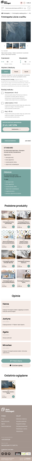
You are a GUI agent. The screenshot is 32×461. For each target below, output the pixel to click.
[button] (4, 46)
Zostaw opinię (17, 365)
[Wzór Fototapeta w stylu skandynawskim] (8, 234)
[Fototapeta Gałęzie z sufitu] (24, 274)
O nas (2, 419)
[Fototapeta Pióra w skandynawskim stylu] (24, 215)
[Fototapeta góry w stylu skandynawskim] (8, 274)
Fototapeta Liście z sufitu (8, 392)
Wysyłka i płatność (21, 421)
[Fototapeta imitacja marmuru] (24, 254)
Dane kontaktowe (6, 426)
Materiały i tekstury (21, 419)
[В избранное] (21, 3)
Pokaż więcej (17, 361)
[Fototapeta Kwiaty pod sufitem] (8, 215)
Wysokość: (23, 58)
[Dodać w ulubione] (13, 212)
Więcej (13, 227)
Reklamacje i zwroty (21, 429)
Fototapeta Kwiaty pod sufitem (8, 222)
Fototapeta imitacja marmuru (24, 262)
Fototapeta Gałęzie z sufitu (23, 281)
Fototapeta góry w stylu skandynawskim (8, 281)
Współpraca (19, 431)
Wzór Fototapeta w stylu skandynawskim (8, 242)
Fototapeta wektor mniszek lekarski (8, 262)
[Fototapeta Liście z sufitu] (8, 385)
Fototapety (6, 13)
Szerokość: (5, 58)
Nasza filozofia (5, 421)
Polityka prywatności (21, 426)
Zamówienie (15, 129)
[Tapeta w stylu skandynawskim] (24, 234)
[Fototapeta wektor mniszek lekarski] (8, 254)
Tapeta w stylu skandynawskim (23, 242)
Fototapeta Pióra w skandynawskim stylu (24, 222)
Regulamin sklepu (21, 424)
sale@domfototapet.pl (9, 445)
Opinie (3, 424)
